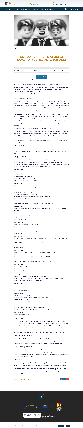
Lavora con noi (49, 9)
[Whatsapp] (77, 9)
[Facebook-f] (71, 9)
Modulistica (35, 9)
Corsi (22, 9)
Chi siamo (11, 9)
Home (6, 9)
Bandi (29, 9)
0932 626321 (36, 3)
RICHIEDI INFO (41, 77)
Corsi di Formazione (47, 64)
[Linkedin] (73, 9)
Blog (42, 9)
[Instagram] (75, 9)
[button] (61, 379)
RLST (26, 9)
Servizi (17, 9)
